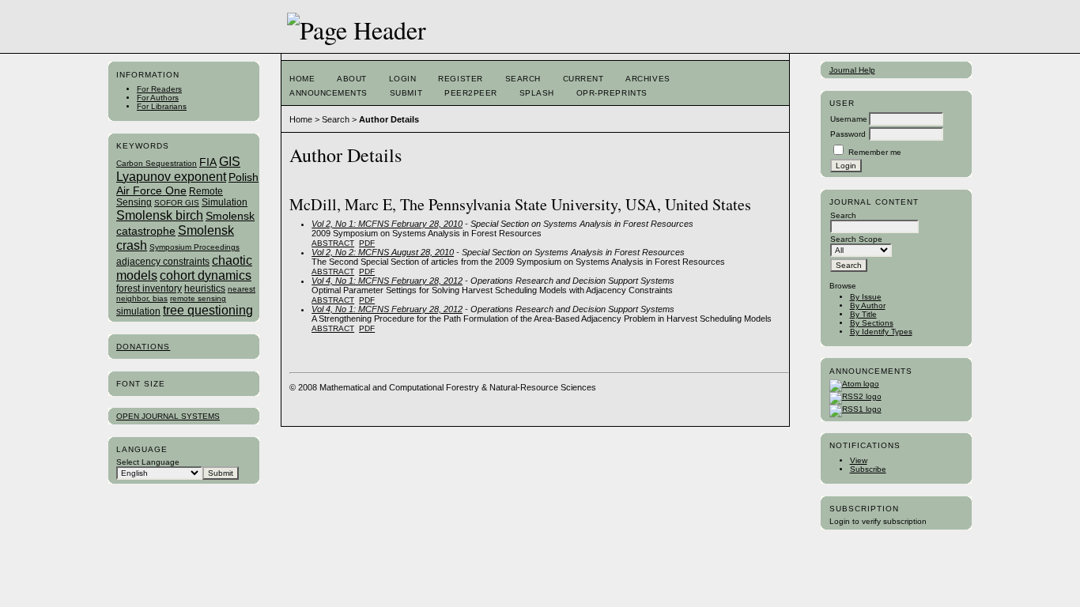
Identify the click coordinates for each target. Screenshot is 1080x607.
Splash (536, 93)
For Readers (159, 89)
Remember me (874, 152)
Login (403, 78)
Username (848, 119)
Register (460, 78)
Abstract (333, 243)
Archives (647, 78)
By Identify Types (881, 331)
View (858, 460)
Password (848, 134)
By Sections (871, 323)
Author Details (389, 119)
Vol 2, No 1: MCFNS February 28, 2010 (387, 223)
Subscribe (868, 469)
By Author (868, 305)
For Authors (158, 97)
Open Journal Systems (168, 416)
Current (583, 78)
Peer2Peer (470, 93)
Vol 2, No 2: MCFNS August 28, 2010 (383, 252)
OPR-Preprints (612, 93)
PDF (367, 243)
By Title (863, 314)
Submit (406, 93)
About (352, 78)
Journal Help (852, 70)
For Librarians (162, 106)
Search (523, 78)
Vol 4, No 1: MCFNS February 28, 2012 (387, 280)
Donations (143, 346)
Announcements (328, 93)
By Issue (866, 296)
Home (302, 78)
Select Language (147, 462)
